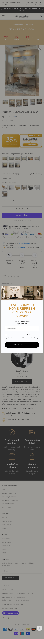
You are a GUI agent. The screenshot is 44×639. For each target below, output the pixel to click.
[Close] (40, 288)
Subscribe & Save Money (22, 345)
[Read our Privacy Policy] (38, 338)
